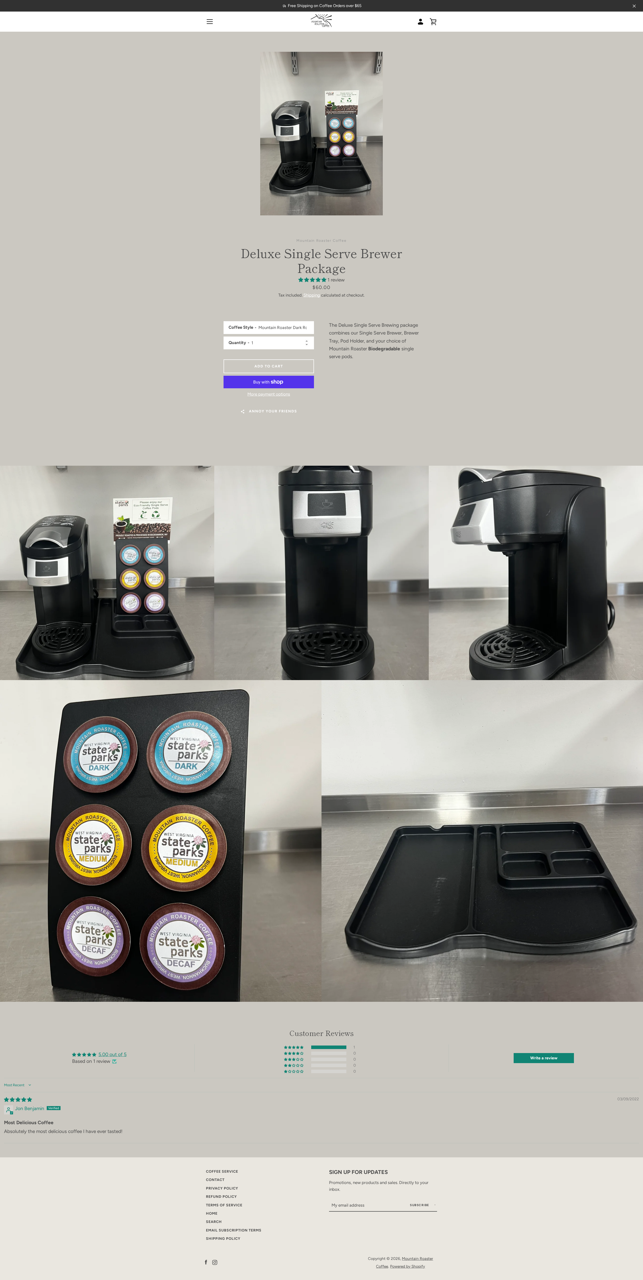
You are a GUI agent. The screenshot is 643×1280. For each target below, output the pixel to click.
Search (214, 1221)
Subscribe (420, 1205)
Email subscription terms (233, 1230)
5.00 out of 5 (112, 1054)
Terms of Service (224, 1205)
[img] (18, 1100)
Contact (215, 1179)
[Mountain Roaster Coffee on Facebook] (205, 1262)
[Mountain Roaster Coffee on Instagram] (214, 1262)
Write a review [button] (543, 1058)
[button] (313, 280)
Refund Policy (221, 1196)
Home (212, 1213)
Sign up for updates (358, 1172)
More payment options (268, 394)
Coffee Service (222, 1171)
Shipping (311, 295)
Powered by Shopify (407, 1266)
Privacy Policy (222, 1188)
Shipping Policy (223, 1238)
